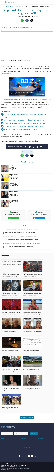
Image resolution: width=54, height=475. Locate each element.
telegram (37, 146)
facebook (26, 146)
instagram (29, 146)
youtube (41, 146)
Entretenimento (40, 442)
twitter (45, 146)
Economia (3, 442)
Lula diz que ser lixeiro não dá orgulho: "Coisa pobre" (19, 246)
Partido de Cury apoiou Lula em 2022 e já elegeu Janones (20, 232)
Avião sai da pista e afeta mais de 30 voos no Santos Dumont (32, 370)
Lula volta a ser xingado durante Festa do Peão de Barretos (11, 313)
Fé (29, 447)
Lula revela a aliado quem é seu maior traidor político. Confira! (21, 239)
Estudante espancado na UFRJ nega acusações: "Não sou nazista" (10, 295)
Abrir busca (52, 2)
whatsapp (33, 146)
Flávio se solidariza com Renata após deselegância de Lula (20, 236)
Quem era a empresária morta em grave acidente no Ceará (10, 389)
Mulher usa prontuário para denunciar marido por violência (32, 351)
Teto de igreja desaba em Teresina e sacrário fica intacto (32, 275)
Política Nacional (23, 438)
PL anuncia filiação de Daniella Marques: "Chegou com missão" (21, 229)
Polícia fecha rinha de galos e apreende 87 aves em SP (22, 129)
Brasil (11, 6)
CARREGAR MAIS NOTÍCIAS (27, 417)
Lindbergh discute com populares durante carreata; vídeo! (32, 294)
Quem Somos (17, 463)
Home (7, 6)
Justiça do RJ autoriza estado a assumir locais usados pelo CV (10, 351)
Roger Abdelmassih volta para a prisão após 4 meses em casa (24, 120)
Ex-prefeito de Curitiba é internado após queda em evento (11, 332)
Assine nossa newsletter (6, 431)
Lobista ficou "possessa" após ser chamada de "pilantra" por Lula (22, 243)
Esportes (21, 442)
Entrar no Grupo (39, 218)
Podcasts (12, 453)
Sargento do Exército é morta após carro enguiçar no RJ (10, 275)
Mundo (25, 447)
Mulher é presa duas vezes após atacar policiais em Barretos (11, 408)
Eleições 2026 (40, 438)
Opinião (3, 453)
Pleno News (9, 2)
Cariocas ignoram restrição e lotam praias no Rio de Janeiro (24, 126)
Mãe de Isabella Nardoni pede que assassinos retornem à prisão (32, 332)
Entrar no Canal (14, 218)
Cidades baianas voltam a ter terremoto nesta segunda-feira (24, 123)
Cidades (16, 6)
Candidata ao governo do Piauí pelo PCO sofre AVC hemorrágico (32, 313)
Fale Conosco (9, 463)
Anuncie (3, 463)
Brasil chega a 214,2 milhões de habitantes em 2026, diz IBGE (11, 370)
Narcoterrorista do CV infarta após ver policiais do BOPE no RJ (32, 389)
